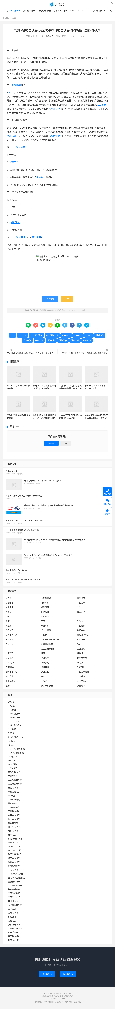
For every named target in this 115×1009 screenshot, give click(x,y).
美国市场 (101, 104)
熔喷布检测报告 (15, 866)
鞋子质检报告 (14, 936)
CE (78, 607)
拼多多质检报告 (60, 10)
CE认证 (80, 621)
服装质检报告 (14, 831)
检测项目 (9, 607)
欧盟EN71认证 (14, 846)
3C (78, 644)
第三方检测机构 (48, 648)
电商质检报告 (14, 870)
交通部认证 (13, 776)
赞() (81, 36)
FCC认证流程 (18, 147)
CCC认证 (86, 10)
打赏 (67, 299)
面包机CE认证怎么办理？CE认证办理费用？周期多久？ (31, 353)
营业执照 (81, 648)
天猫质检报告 (45, 10)
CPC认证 (12, 729)
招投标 (80, 653)
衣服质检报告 (14, 913)
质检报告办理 (11, 635)
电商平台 (9, 639)
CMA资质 (10, 667)
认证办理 (9, 653)
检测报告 (81, 598)
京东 (43, 621)
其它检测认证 (99, 10)
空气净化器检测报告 (17, 877)
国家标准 (45, 612)
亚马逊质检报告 (15, 772)
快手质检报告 (14, 819)
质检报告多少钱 (15, 928)
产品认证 (11, 135)
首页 (6, 10)
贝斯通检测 (46, 598)
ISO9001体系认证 (16, 752)
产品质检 (81, 676)
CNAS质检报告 (14, 725)
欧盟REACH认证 (15, 850)
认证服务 (45, 658)
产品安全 (55, 108)
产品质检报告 (47, 685)
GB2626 (80, 667)
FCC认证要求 (55, 135)
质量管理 (81, 685)
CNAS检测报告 (14, 721)
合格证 (39, 177)
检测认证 (45, 607)
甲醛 (43, 653)
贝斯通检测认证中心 (50, 639)
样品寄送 (14, 162)
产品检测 (81, 625)
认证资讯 (12, 917)
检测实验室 (10, 681)
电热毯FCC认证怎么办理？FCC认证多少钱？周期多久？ (57, 30)
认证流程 (63, 340)
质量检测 (45, 616)
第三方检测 (46, 630)
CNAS (79, 616)
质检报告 (57, 4)
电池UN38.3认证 (15, 874)
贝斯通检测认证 (84, 635)
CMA (8, 616)
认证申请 (45, 667)
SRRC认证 (74, 10)
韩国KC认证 (13, 940)
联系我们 (47, 974)
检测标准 (9, 612)
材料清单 (15, 222)
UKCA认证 (12, 768)
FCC (11, 92)
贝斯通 (9, 598)
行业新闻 (12, 909)
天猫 (8, 621)
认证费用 (36, 237)
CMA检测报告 (14, 713)
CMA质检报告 (14, 717)
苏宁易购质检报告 (16, 905)
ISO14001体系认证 (16, 749)
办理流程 (9, 630)
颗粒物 (9, 625)
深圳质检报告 (14, 862)
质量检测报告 (47, 644)
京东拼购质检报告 (16, 784)
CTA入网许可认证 (16, 737)
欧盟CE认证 (13, 842)
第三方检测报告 (15, 885)
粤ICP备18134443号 (58, 998)
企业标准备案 (14, 799)
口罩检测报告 (14, 807)
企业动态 (12, 795)
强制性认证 (82, 681)
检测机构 (45, 602)
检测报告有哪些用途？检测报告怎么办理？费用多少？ (84, 353)
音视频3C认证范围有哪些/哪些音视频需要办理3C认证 (70, 388)
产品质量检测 (83, 671)
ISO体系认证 (13, 756)
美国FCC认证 (14, 897)
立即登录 (51, 443)
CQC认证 (12, 733)
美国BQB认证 (14, 893)
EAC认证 (12, 741)
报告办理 (81, 612)
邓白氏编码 (13, 932)
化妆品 (44, 681)
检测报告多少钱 (15, 838)
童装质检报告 (14, 881)
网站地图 (67, 993)
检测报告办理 (11, 671)
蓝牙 (8, 685)
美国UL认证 (13, 901)
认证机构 (45, 625)
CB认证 (11, 706)
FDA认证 (12, 745)
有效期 (44, 635)
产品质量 (81, 602)
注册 (66, 443)
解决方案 (9, 676)
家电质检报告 (14, 815)
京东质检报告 (29, 10)
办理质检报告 (83, 658)
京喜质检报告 (14, 791)
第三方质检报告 (15, 889)
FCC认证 (16, 85)
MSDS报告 (13, 760)
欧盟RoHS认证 (14, 854)
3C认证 (80, 662)
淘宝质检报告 (14, 858)
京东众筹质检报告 (16, 780)
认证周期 (20, 237)
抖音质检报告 (14, 823)
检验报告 (81, 639)
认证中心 (81, 630)
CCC (8, 648)
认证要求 (75, 340)
